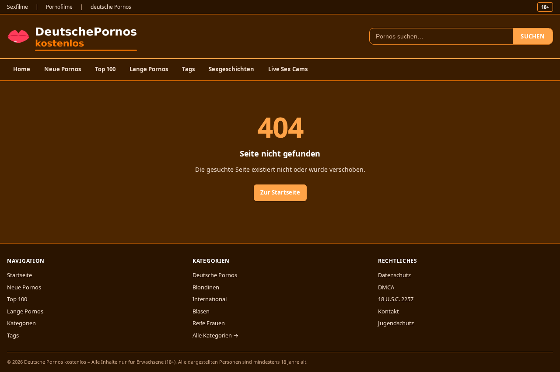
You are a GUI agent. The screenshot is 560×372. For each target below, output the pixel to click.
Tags (188, 69)
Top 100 (105, 69)
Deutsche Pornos (214, 275)
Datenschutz (394, 275)
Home (21, 69)
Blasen (201, 311)
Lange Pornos (149, 69)
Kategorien (21, 323)
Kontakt (388, 311)
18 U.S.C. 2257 (395, 299)
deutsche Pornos (111, 6)
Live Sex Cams (288, 69)
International (209, 299)
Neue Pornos (62, 69)
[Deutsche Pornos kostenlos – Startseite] (74, 36)
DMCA (386, 287)
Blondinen (205, 287)
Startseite (19, 275)
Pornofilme (59, 6)
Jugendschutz (396, 323)
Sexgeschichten (231, 69)
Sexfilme (17, 6)
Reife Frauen (208, 323)
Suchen (533, 36)
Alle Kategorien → (215, 335)
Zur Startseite (280, 192)
